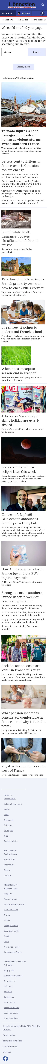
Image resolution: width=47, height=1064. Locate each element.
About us (8, 991)
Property (8, 893)
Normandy (8, 820)
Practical (9, 885)
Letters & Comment (13, 804)
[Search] (42, 5)
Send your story (11, 1013)
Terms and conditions (12, 1040)
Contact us (9, 997)
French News (7, 19)
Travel (7, 809)
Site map (7, 1052)
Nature (7, 870)
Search (36, 52)
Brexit (7, 936)
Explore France (10, 854)
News (6, 795)
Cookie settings (10, 1046)
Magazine (9, 851)
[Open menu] (8, 13)
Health (7, 920)
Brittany (8, 825)
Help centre (9, 1002)
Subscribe (25, 13)
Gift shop (8, 986)
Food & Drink (9, 859)
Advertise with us (11, 1007)
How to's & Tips (11, 909)
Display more (23, 66)
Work (6, 941)
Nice (6, 835)
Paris (6, 814)
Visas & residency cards (14, 904)
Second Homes (10, 899)
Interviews (9, 864)
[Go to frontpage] (22, 5)
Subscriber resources (13, 975)
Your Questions (38, 19)
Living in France (11, 925)
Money (7, 915)
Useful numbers (11, 1018)
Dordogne (8, 830)
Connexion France (13, 962)
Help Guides (22, 19)
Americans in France (13, 952)
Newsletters (9, 981)
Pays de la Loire (11, 841)
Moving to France (11, 946)
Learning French (11, 931)
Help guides (9, 970)
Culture (7, 875)
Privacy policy (9, 1035)
